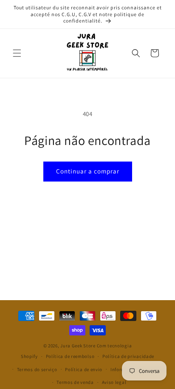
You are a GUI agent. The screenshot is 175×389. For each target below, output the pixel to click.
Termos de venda (75, 382)
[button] (17, 53)
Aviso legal (114, 382)
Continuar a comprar (87, 171)
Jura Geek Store (78, 346)
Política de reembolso (70, 356)
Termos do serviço (37, 369)
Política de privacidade (128, 356)
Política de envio (83, 369)
